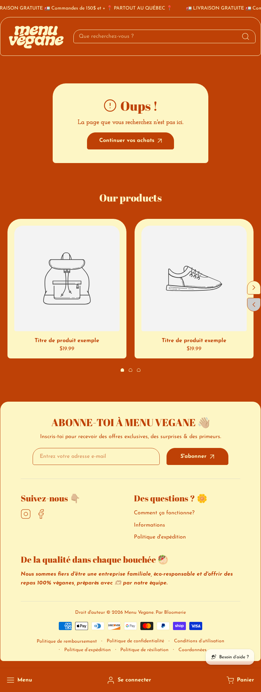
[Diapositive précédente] (254, 304)
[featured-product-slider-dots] (122, 370)
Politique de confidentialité (135, 641)
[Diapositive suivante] (254, 287)
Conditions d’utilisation (199, 641)
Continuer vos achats (126, 140)
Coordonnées (192, 650)
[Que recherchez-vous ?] (245, 36)
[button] (239, 680)
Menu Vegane (139, 612)
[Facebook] (41, 514)
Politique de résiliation (144, 650)
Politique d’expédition (87, 650)
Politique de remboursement (67, 641)
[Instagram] (26, 514)
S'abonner (193, 456)
